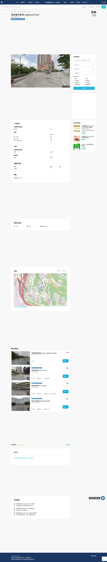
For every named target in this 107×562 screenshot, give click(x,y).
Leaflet (54, 305)
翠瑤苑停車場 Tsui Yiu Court (39, 370)
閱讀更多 (84, 133)
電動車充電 (77, 84)
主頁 (17, 2)
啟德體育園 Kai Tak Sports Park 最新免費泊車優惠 (88, 126)
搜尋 (104, 7)
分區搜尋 (30, 2)
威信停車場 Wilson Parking (37, 398)
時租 (76, 78)
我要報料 (68, 444)
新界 (15, 11)
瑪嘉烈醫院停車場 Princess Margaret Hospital (43, 353)
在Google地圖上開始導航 (20, 307)
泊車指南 (78, 2)
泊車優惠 (72, 2)
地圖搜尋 (22, 2)
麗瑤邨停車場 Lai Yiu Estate (38, 385)
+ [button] (15, 275)
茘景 (18, 11)
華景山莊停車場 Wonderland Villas (40, 401)
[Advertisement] (53, 38)
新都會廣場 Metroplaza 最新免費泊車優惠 (88, 137)
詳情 (65, 361)
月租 (87, 78)
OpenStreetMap (59, 305)
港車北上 (66, 2)
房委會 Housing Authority (37, 367)
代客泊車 (88, 82)
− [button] (15, 277)
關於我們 (84, 2)
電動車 (37, 2)
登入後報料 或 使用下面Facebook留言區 (23, 458)
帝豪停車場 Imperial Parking (18, 19)
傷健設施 (77, 82)
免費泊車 (88, 80)
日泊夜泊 (77, 80)
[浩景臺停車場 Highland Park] (41, 288)
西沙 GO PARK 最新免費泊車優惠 (87, 145)
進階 (99, 7)
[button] (103, 498)
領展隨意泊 (88, 84)
